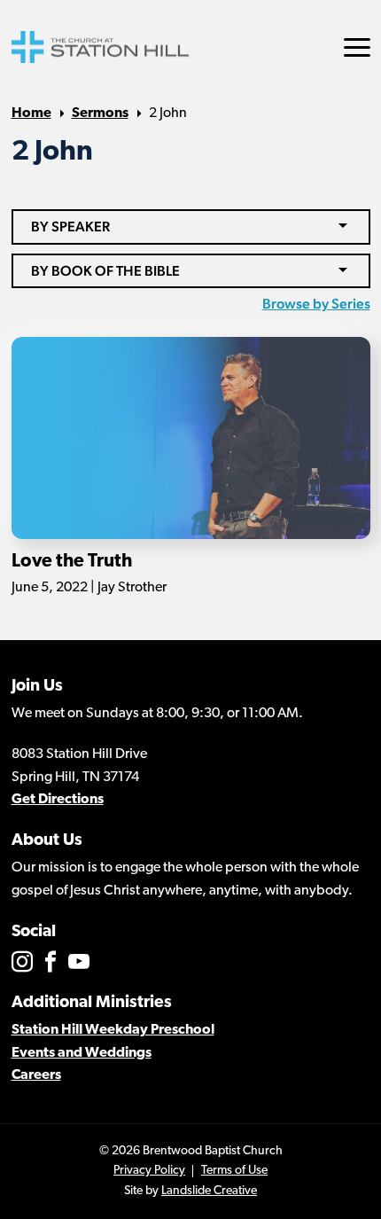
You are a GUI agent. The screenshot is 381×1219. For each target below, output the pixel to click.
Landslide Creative (209, 1191)
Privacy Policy (149, 1170)
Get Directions (58, 800)
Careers (36, 1075)
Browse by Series (316, 303)
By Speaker (70, 226)
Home (31, 113)
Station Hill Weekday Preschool (113, 1030)
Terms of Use (234, 1170)
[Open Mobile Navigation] (357, 47)
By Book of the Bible (105, 270)
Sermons (100, 113)
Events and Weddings (82, 1053)
